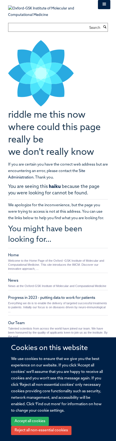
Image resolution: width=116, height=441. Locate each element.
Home (13, 255)
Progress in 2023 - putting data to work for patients (51, 298)
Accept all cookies (30, 421)
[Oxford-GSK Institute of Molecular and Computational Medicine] (49, 9)
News (13, 280)
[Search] (105, 27)
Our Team (16, 323)
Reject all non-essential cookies (41, 430)
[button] (104, 4)
